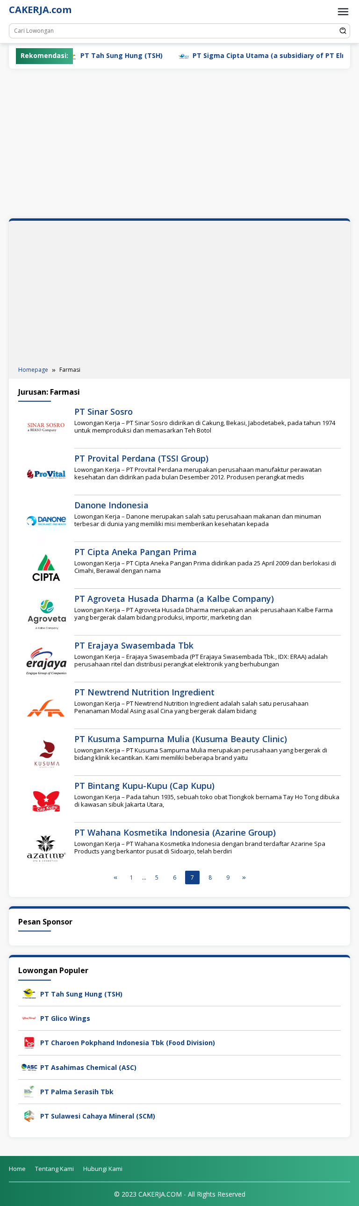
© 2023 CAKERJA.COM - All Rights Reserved (179, 1194)
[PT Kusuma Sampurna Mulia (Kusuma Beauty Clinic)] (46, 754)
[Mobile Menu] (343, 12)
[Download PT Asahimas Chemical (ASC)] (29, 1066)
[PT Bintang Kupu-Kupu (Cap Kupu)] (46, 800)
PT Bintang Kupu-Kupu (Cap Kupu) (144, 785)
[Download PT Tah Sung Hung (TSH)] (29, 993)
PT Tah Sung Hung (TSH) (99, 55)
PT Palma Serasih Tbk (77, 1091)
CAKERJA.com (40, 9)
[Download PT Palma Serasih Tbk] (29, 1090)
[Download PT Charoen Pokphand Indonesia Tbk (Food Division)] (29, 1042)
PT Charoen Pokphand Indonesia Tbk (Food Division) (127, 1042)
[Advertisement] (179, 143)
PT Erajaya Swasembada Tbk (134, 645)
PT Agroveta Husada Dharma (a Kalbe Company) (174, 598)
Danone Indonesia (111, 505)
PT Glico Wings (65, 1018)
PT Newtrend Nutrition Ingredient (144, 692)
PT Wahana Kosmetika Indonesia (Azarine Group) (175, 832)
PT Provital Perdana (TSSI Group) (141, 458)
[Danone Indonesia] (46, 520)
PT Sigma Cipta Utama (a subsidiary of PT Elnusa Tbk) (261, 55)
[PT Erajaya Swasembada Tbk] (46, 660)
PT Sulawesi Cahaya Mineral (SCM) (97, 1116)
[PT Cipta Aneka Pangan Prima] (46, 567)
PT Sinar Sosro (103, 411)
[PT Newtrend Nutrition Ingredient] (46, 707)
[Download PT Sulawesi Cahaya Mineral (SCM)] (29, 1115)
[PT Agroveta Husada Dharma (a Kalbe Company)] (46, 613)
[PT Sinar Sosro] (46, 426)
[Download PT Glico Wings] (29, 1017)
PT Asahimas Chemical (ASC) (88, 1067)
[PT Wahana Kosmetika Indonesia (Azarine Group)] (46, 847)
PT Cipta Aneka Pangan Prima (135, 551)
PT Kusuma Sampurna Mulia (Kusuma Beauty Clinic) (180, 738)
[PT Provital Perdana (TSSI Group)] (46, 473)
